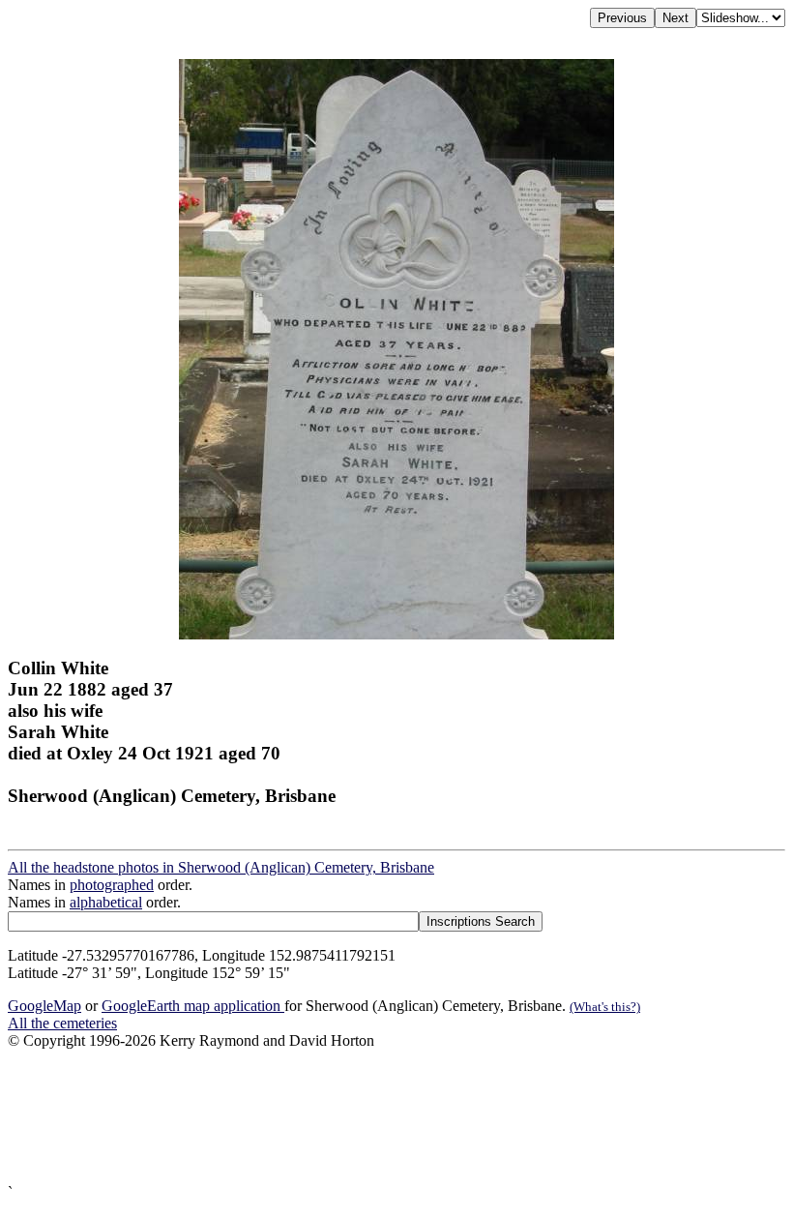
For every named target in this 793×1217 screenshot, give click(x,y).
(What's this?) (605, 1006)
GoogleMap (44, 1005)
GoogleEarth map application (193, 1005)
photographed (112, 884)
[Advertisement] (396, 1117)
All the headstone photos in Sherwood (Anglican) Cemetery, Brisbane (221, 867)
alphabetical (106, 902)
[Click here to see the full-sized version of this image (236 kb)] (396, 634)
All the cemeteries (62, 1023)
